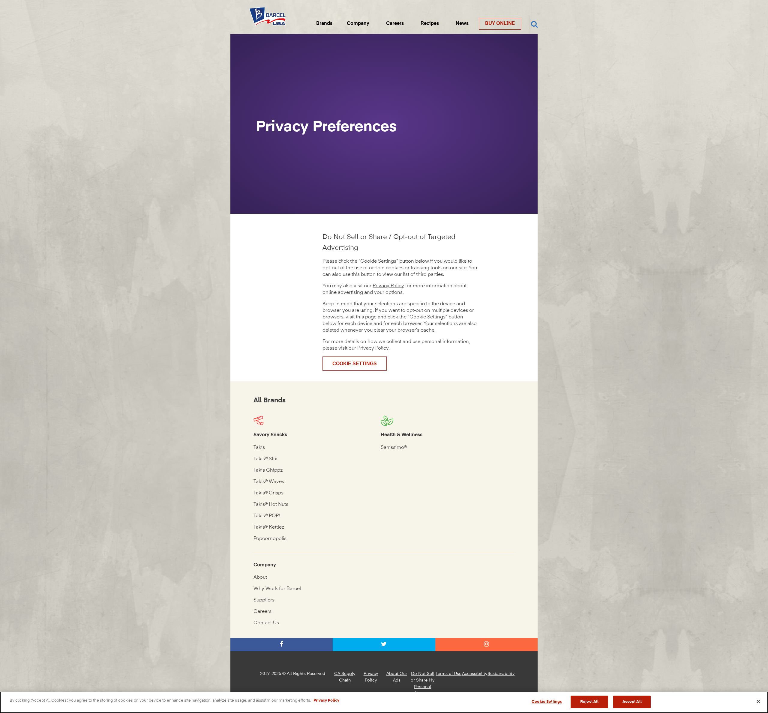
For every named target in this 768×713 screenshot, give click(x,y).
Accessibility (474, 674)
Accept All (632, 702)
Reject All (589, 702)
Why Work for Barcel (277, 588)
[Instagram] (486, 644)
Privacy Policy (388, 286)
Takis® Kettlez (269, 527)
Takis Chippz (268, 470)
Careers (395, 23)
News (462, 23)
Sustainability (501, 674)
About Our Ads (396, 677)
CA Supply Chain (344, 677)
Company (358, 23)
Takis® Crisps (269, 493)
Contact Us (266, 623)
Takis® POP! (267, 516)
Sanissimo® (394, 447)
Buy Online (500, 23)
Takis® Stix (265, 459)
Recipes (430, 23)
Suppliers (264, 600)
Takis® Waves (269, 481)
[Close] (758, 701)
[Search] (534, 24)
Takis (259, 447)
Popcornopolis (270, 538)
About (260, 577)
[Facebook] (281, 644)
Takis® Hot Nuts (271, 504)
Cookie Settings (354, 363)
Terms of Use (448, 674)
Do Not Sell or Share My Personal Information (422, 684)
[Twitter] (384, 644)
